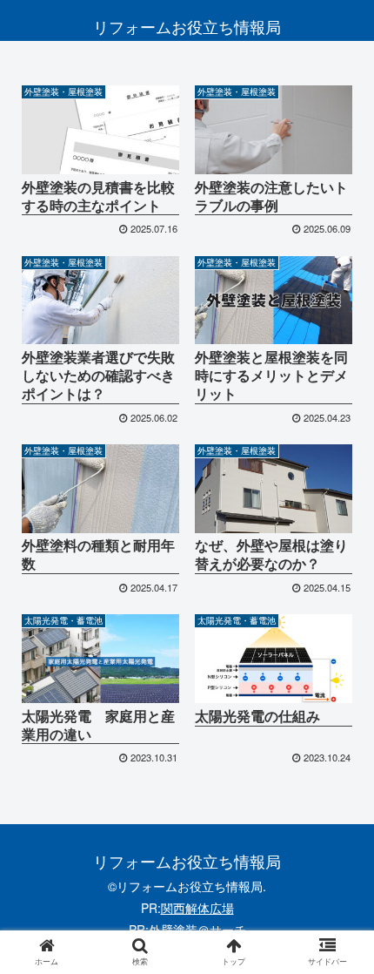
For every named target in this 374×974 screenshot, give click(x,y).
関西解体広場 (197, 908)
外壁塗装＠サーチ (197, 929)
